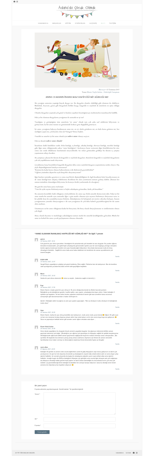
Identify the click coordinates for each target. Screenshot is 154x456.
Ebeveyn (102, 89)
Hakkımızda (43, 23)
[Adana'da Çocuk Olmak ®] (77, 12)
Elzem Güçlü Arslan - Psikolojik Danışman (103, 92)
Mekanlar (56, 23)
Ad (36, 419)
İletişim (112, 23)
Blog (103, 23)
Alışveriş (93, 23)
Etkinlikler (80, 23)
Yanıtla (117, 256)
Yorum (37, 394)
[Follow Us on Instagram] (17, 1)
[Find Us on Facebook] (14, 1)
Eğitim (68, 23)
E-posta (38, 425)
